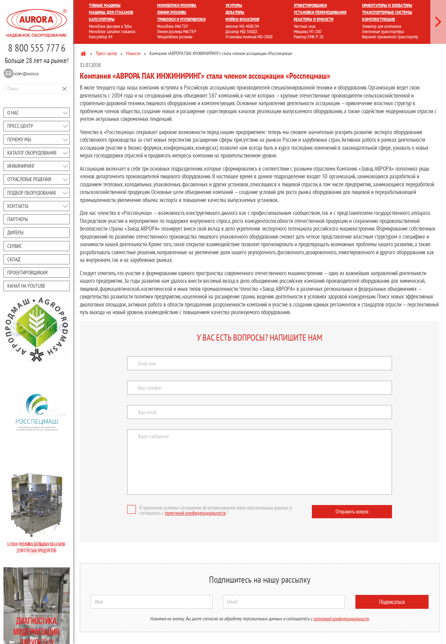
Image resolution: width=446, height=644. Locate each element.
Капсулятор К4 (101, 37)
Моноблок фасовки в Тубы (110, 26)
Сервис (14, 246)
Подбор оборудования (31, 192)
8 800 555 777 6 (37, 47)
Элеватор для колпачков (381, 26)
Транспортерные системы (387, 12)
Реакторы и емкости (313, 19)
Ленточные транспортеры (383, 31)
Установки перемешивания (320, 12)
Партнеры (17, 219)
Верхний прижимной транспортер (390, 37)
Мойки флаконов (242, 19)
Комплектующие (378, 19)
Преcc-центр (20, 126)
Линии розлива (171, 12)
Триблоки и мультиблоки (181, 19)
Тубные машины (105, 5)
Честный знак (305, 26)
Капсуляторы (102, 19)
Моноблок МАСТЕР (172, 26)
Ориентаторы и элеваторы (387, 5)
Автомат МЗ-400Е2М (242, 26)
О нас (13, 112)
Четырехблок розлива (174, 37)
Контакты (17, 206)
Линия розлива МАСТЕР (176, 31)
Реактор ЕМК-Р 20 (308, 37)
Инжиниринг (20, 166)
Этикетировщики (310, 5)
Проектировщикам (27, 272)
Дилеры (15, 232)
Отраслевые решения (29, 179)
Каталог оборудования (31, 152)
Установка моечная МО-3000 (248, 37)
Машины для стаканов (111, 12)
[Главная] (84, 53)
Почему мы (19, 139)
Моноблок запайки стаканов (112, 31)
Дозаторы (234, 12)
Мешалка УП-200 (307, 31)
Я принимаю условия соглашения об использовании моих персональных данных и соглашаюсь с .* (215, 510)
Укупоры (233, 5)
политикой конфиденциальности (195, 513)
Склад (13, 259)
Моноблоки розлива (177, 5)
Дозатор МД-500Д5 (241, 31)
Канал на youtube (26, 285)
